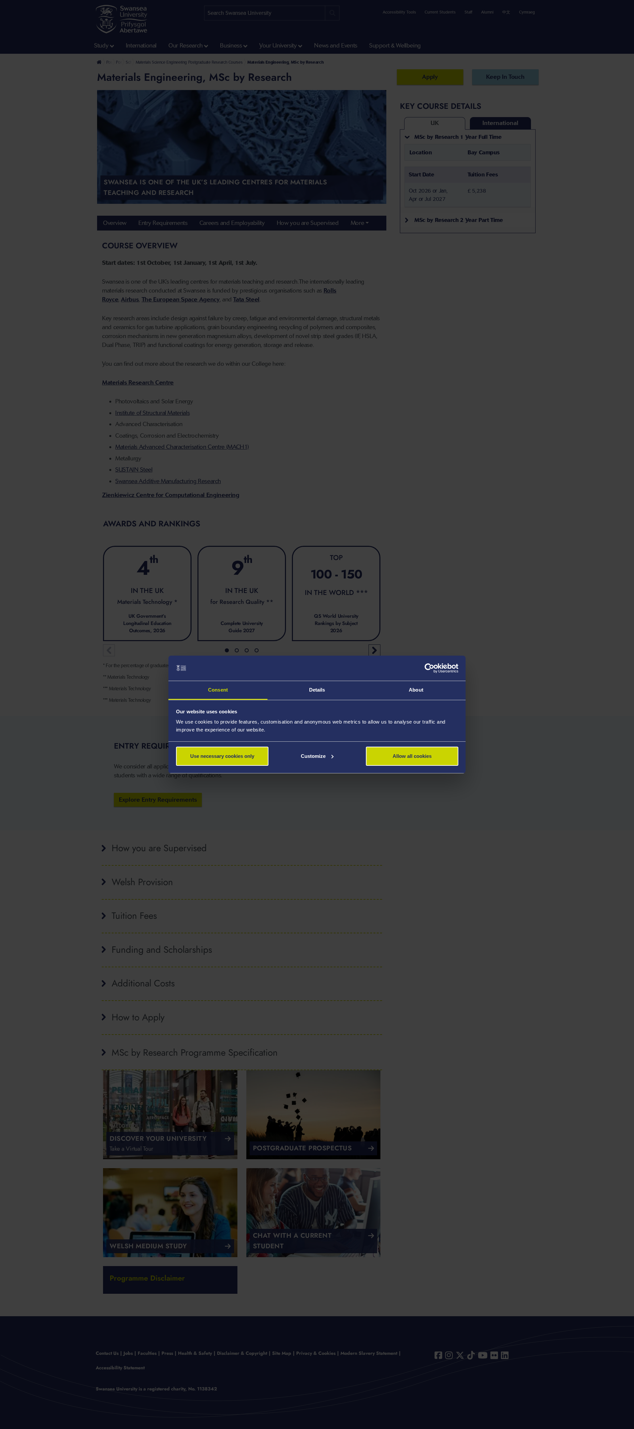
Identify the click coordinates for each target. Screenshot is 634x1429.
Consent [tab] (218, 690)
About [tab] (416, 690)
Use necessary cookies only (222, 756)
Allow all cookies (412, 756)
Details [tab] (317, 690)
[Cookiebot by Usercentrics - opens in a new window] (429, 668)
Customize (313, 756)
